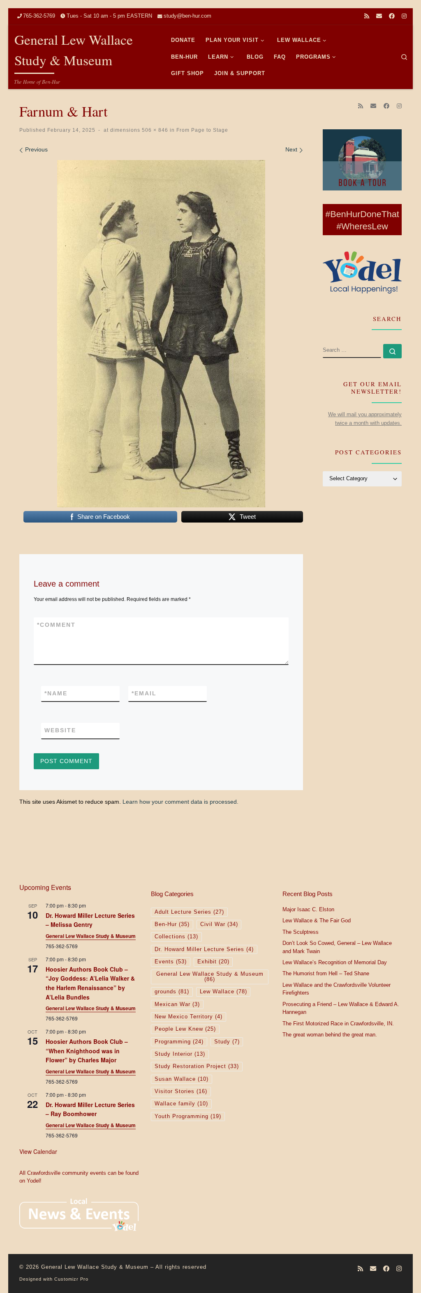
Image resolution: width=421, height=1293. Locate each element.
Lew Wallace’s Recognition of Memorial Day (334, 962)
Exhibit (213, 962)
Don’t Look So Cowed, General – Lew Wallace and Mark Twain (337, 947)
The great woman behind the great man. (329, 1035)
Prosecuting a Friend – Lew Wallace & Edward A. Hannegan (340, 1009)
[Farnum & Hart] (161, 333)
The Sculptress (300, 932)
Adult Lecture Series (189, 912)
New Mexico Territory (188, 1017)
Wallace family (181, 1104)
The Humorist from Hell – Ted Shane (325, 974)
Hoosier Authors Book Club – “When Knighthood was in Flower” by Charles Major (87, 1050)
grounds (172, 992)
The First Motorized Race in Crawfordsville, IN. (338, 1024)
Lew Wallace (223, 992)
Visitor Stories (181, 1091)
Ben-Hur (172, 924)
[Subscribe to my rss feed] (366, 16)
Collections (176, 937)
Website (60, 730)
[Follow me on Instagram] (404, 16)
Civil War (219, 924)
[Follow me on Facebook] (392, 16)
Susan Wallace (181, 1079)
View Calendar (38, 1151)
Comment (56, 624)
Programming (179, 1042)
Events (171, 962)
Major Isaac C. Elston (308, 909)
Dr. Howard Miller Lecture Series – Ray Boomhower (90, 1109)
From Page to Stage (201, 130)
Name (55, 693)
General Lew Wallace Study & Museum (91, 936)
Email (144, 693)
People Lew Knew (185, 1029)
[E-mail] (379, 16)
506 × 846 (154, 130)
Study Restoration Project (197, 1066)
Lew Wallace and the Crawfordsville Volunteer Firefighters (336, 989)
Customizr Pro (71, 1279)
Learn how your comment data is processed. (180, 801)
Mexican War (177, 1004)
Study (227, 1042)
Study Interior (180, 1054)
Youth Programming (188, 1116)
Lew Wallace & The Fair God (316, 921)
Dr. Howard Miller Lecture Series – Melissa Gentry (90, 920)
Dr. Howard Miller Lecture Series (204, 949)
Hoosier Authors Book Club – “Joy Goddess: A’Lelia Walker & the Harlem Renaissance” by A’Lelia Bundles (90, 983)
